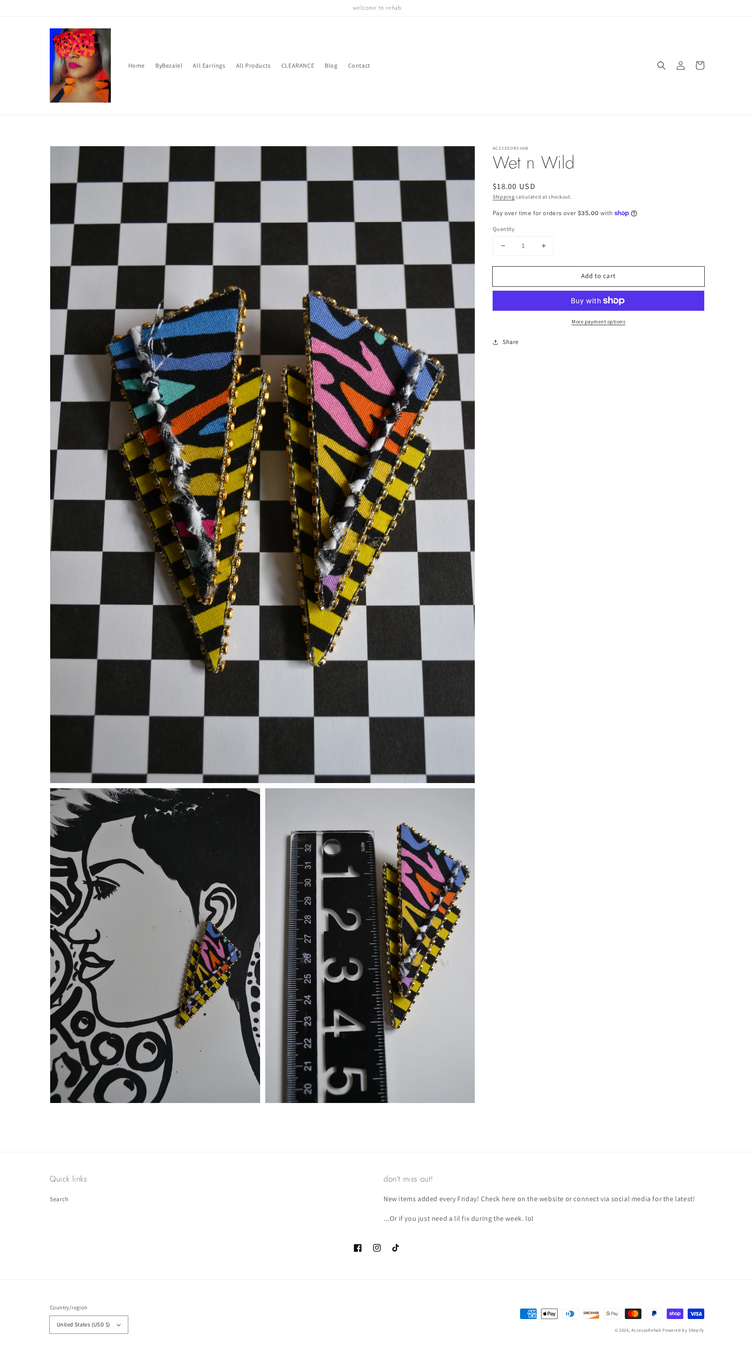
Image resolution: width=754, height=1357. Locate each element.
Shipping (504, 196)
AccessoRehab (646, 1330)
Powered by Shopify (683, 1330)
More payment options (598, 321)
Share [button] (511, 342)
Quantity (503, 229)
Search (59, 1199)
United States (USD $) (83, 1324)
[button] (661, 65)
